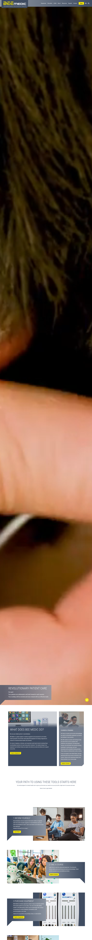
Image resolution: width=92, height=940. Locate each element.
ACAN (55, 3)
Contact (75, 3)
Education (49, 3)
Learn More (17, 831)
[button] (88, 3)
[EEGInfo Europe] (15, 4)
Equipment (43, 3)
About (59, 3)
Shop (81, 3)
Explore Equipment (15, 753)
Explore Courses (66, 763)
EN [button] (85, 3)
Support (70, 3)
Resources (64, 3)
